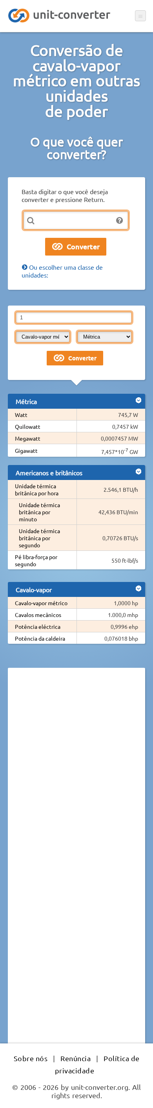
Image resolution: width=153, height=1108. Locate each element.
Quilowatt (27, 426)
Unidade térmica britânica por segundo (39, 537)
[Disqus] (76, 782)
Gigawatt (26, 450)
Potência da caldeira (40, 638)
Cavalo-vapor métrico (41, 602)
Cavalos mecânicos (38, 614)
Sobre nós (31, 1058)
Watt (21, 414)
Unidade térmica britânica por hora (36, 489)
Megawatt (27, 438)
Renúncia (75, 1058)
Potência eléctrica (37, 626)
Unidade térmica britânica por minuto (39, 512)
